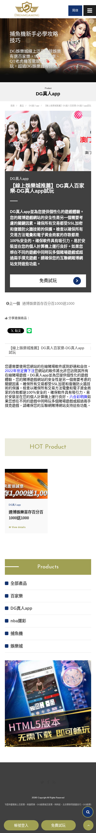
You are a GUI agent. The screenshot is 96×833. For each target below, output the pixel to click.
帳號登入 (21, 825)
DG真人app (34, 106)
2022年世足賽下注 (20, 371)
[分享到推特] (42, 782)
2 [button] (90, 29)
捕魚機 (16, 633)
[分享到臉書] (48, 782)
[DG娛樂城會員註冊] (27, 9)
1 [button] (90, 23)
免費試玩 (48, 280)
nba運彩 (18, 621)
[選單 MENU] (89, 10)
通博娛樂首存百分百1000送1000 (41, 303)
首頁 (12, 106)
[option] (48, 50)
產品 (22, 106)
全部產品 (18, 583)
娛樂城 (16, 646)
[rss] (54, 782)
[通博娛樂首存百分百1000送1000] (26, 484)
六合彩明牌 (78, 397)
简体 (75, 10)
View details (18, 527)
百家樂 (16, 596)
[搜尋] (88, 812)
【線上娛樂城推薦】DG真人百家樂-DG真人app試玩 (46, 350)
